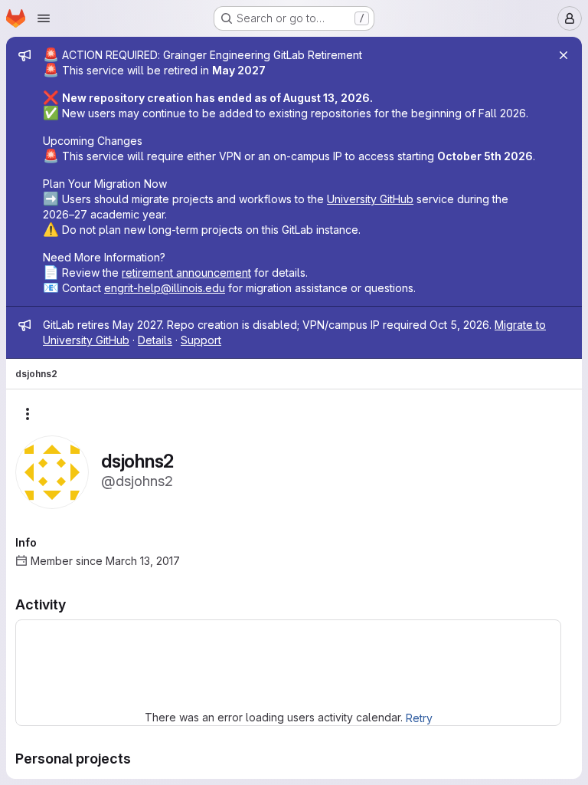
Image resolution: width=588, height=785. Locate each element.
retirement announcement (186, 272)
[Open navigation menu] (43, 18)
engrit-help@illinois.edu (164, 287)
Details (155, 340)
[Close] (563, 55)
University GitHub (370, 198)
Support (201, 340)
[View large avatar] (52, 471)
